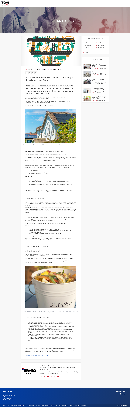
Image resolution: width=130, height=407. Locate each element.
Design (87, 47)
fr (126, 3)
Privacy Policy (65, 405)
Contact (118, 3)
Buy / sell (88, 45)
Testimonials (101, 3)
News (99, 42)
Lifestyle (30, 69)
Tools (110, 3)
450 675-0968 (9, 398)
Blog (91, 3)
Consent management (81, 405)
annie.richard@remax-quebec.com (14, 399)
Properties (83, 3)
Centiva (125, 405)
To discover (101, 50)
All (86, 42)
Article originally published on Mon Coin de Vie (37, 355)
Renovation (100, 47)
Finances (87, 50)
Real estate (100, 45)
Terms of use (72, 405)
